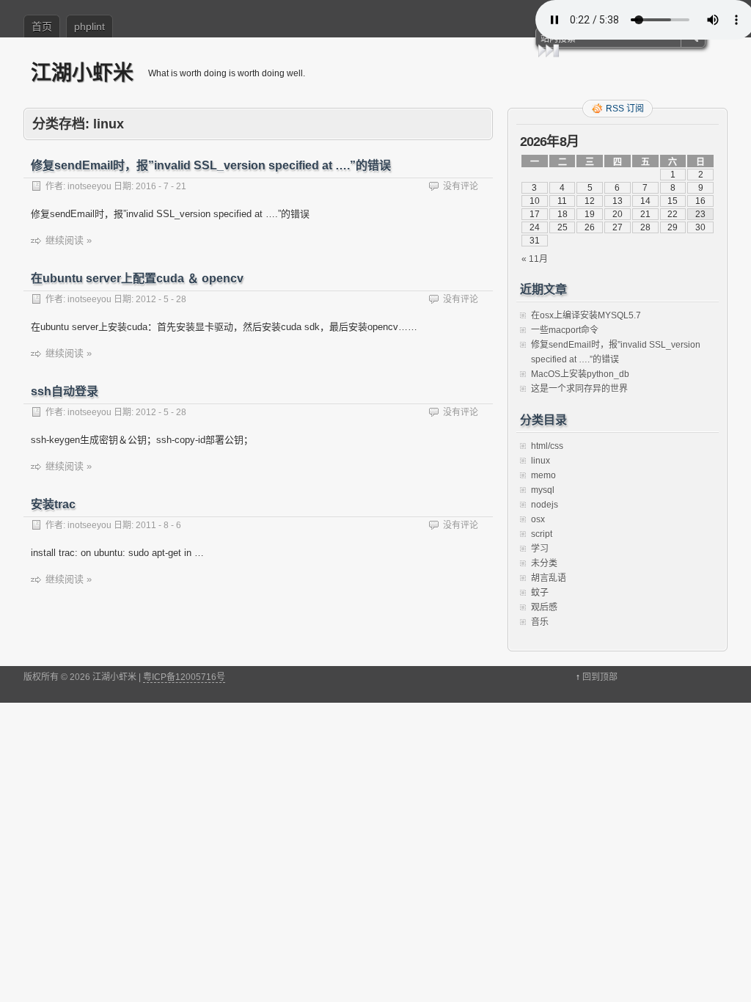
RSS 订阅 (625, 108)
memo (543, 475)
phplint (89, 26)
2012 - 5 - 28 (161, 299)
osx (538, 519)
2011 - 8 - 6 (158, 525)
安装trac (53, 504)
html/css (547, 446)
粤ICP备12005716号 (184, 677)
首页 (42, 26)
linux (540, 461)
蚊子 (540, 593)
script (541, 534)
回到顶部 (600, 677)
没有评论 (460, 186)
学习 (540, 549)
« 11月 (534, 259)
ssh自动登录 (64, 391)
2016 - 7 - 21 (161, 186)
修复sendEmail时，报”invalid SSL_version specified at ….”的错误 (211, 165)
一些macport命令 (564, 330)
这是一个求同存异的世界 (579, 389)
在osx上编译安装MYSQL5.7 (586, 315)
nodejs (544, 505)
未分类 (544, 563)
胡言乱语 (548, 578)
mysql (542, 490)
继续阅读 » (68, 240)
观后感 (544, 607)
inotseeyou (89, 186)
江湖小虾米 (82, 72)
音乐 (540, 622)
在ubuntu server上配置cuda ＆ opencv (137, 278)
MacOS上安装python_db (580, 374)
